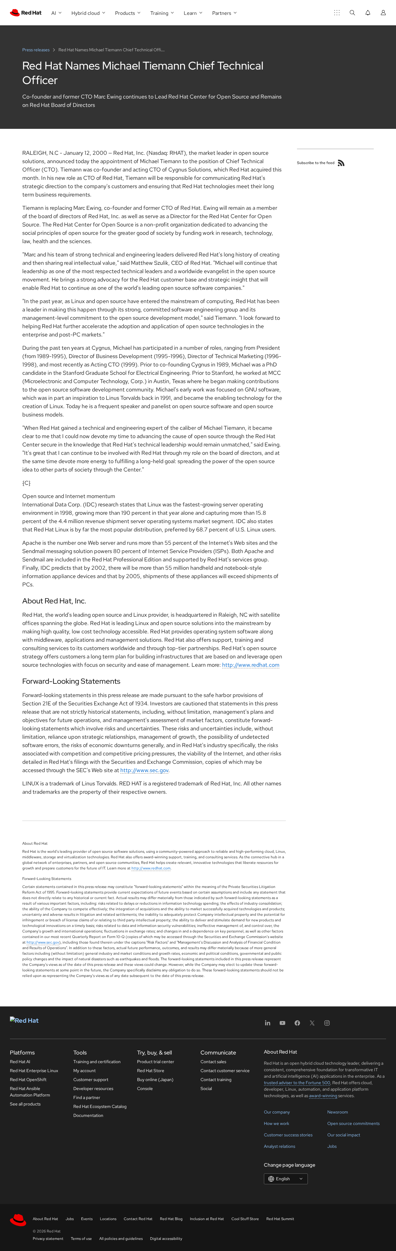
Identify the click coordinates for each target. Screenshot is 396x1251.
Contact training (215, 1079)
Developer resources (93, 1088)
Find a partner (86, 1097)
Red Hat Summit (280, 1218)
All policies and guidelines (121, 1238)
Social (206, 1088)
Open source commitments (353, 1123)
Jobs (332, 1146)
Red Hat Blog (171, 1218)
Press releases (36, 50)
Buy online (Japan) (155, 1079)
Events (87, 1218)
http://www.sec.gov (144, 770)
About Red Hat (45, 1218)
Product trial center (155, 1061)
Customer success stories (288, 1135)
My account (84, 1070)
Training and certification (97, 1061)
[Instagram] (327, 1025)
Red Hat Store (150, 1070)
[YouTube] (282, 1025)
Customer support (90, 1079)
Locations (108, 1218)
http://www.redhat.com (250, 664)
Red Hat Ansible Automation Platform (30, 1092)
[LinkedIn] (267, 1025)
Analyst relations (279, 1146)
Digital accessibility (166, 1238)
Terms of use (81, 1238)
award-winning (323, 1095)
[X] (312, 1025)
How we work (276, 1123)
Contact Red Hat (138, 1218)
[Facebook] (297, 1025)
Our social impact (343, 1135)
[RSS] (341, 163)
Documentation (88, 1115)
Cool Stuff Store (245, 1218)
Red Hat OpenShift (28, 1079)
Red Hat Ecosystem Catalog (100, 1106)
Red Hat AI (20, 1061)
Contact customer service (225, 1070)
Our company (277, 1112)
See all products (25, 1104)
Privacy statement (48, 1238)
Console (145, 1088)
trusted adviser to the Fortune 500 (297, 1082)
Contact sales (213, 1061)
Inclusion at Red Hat (207, 1218)
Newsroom (337, 1112)
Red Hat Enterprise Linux (34, 1070)
